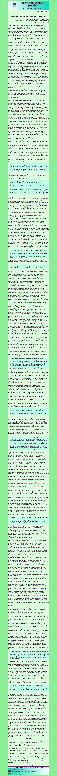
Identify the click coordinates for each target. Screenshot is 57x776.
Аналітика (28, 14)
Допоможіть (29, 767)
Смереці (19, 774)
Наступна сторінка (30, 765)
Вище (23, 765)
